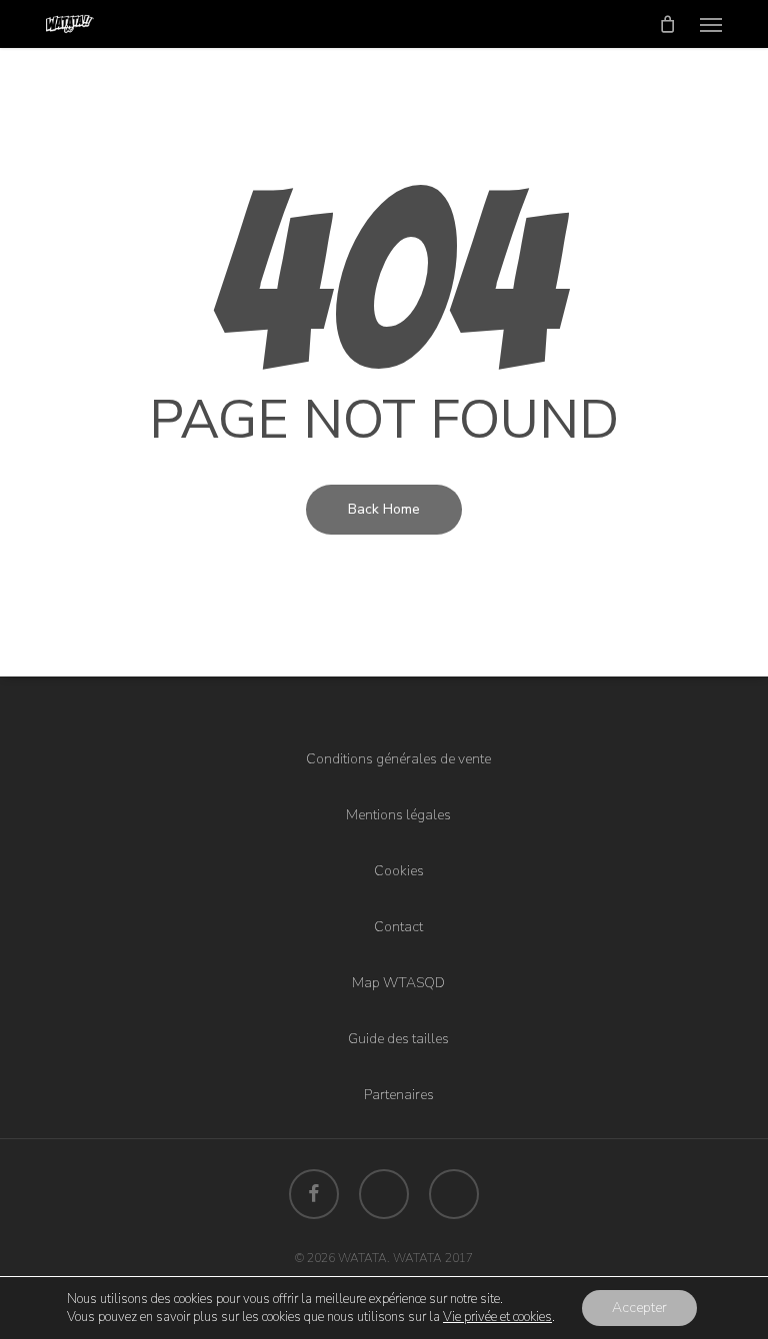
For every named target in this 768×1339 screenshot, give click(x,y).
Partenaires (399, 1094)
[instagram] (454, 1194)
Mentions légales (398, 814)
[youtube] (384, 1194)
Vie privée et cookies (497, 1317)
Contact (398, 926)
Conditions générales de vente (398, 758)
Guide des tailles (398, 1038)
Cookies (399, 870)
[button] (711, 24)
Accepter (639, 1307)
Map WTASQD (398, 982)
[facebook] (314, 1194)
